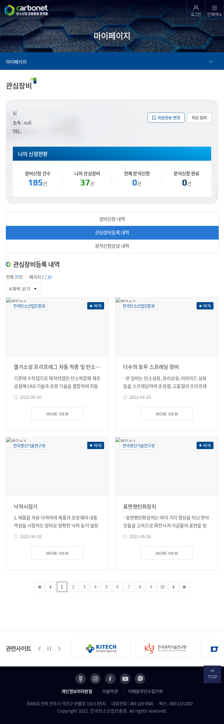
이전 (39, 648)
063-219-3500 (141, 703)
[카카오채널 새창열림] (140, 678)
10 (162, 586)
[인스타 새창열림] (95, 678)
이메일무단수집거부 (145, 691)
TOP (212, 674)
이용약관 (110, 691)
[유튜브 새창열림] (125, 678)
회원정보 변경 (169, 117)
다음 (59, 648)
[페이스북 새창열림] (110, 678)
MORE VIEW (57, 414)
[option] (103, 649)
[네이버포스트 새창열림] (80, 678)
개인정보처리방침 (76, 691)
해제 (98, 306)
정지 (49, 648)
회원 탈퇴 (199, 117)
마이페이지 (16, 61)
